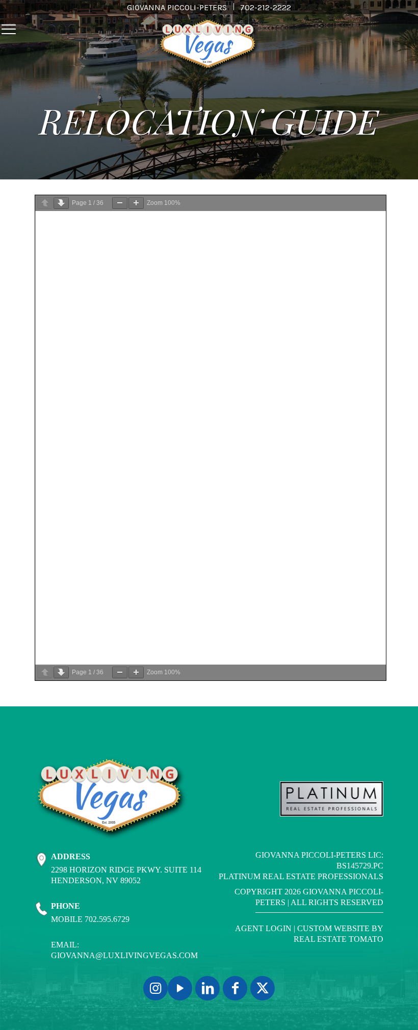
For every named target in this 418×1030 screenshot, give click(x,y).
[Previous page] (45, 203)
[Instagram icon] (155, 988)
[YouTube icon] (180, 988)
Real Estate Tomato (338, 939)
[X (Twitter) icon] (262, 988)
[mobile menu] (8, 29)
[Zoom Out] (119, 203)
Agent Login (263, 928)
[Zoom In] (136, 203)
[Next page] (61, 203)
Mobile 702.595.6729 (90, 919)
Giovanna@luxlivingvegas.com (124, 955)
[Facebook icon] (235, 988)
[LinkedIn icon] (207, 988)
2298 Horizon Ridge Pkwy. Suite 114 (126, 869)
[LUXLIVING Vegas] (209, 46)
